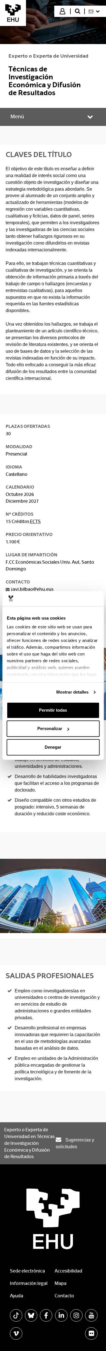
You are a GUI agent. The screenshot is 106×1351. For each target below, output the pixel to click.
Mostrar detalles (72, 692)
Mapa (60, 1283)
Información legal (28, 1283)
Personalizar (49, 728)
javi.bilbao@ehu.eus (32, 589)
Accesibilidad (68, 1271)
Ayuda (16, 1295)
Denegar (53, 747)
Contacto (64, 1295)
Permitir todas (53, 710)
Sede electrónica (27, 1271)
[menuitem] (94, 11)
